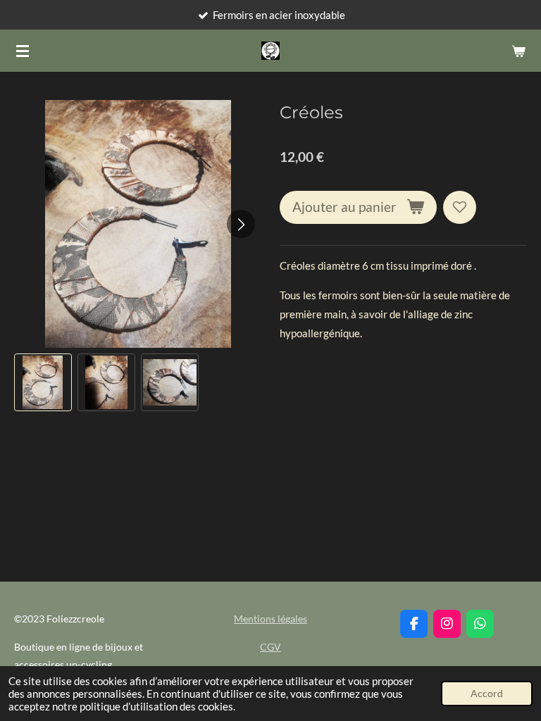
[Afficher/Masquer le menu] (22, 51)
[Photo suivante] (241, 224)
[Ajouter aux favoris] (459, 207)
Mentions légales (270, 619)
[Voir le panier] (518, 51)
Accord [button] (487, 693)
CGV (270, 647)
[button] (43, 382)
